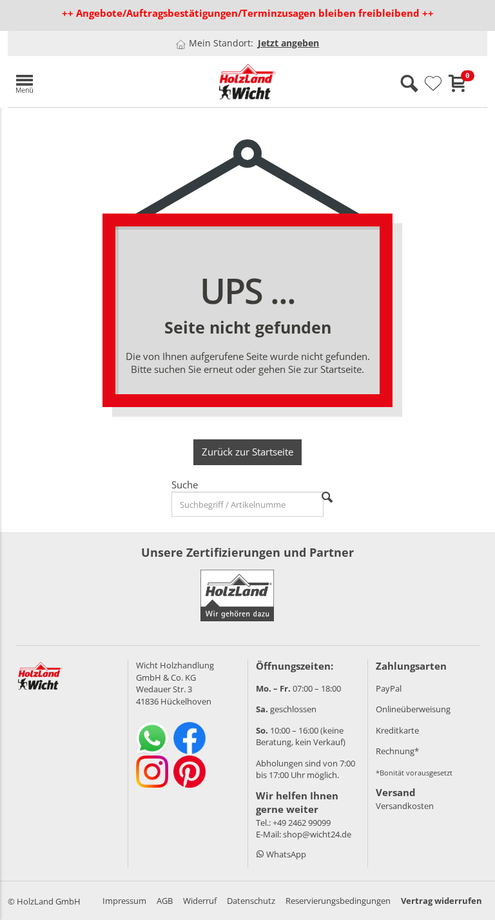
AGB (165, 900)
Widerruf (200, 900)
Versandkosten (405, 806)
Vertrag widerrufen (441, 900)
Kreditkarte (397, 730)
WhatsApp (285, 854)
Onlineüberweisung (413, 709)
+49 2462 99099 (302, 822)
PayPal (389, 688)
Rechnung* (397, 751)
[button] (85, 81)
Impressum (124, 900)
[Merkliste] (433, 83)
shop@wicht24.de (317, 834)
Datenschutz (251, 900)
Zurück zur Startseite (247, 451)
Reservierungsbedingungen (338, 900)
